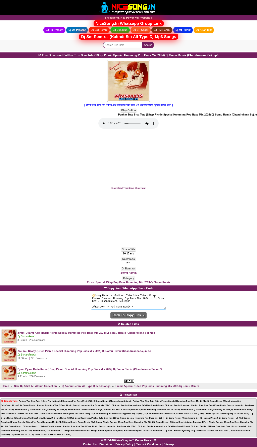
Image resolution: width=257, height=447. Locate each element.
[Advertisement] (128, 158)
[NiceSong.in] (128, 7)
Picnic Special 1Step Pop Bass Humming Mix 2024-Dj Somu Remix (128, 282)
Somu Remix (128, 272)
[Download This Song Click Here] (128, 188)
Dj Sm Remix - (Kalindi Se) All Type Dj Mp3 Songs (128, 36)
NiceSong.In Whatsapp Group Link (129, 23)
